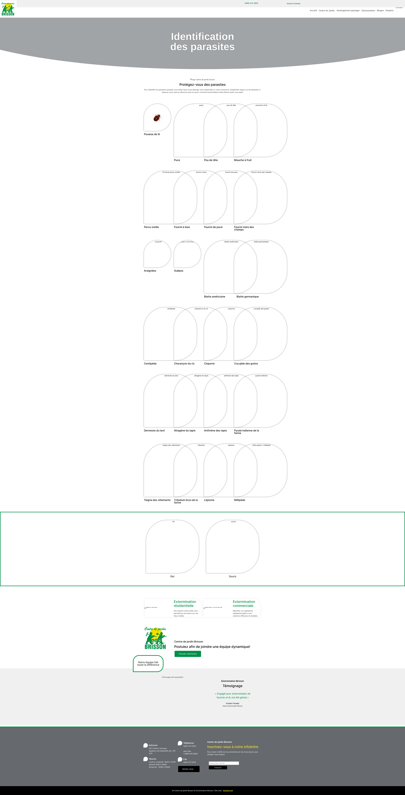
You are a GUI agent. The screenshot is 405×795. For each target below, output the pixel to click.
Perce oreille (151, 227)
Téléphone (188, 743)
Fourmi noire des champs (244, 228)
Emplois (390, 10)
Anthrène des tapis (215, 430)
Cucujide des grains (246, 363)
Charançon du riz (184, 363)
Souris (232, 576)
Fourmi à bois (182, 227)
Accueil (313, 10)
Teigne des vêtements (157, 500)
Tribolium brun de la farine (186, 501)
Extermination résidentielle (185, 604)
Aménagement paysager (348, 10)
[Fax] (180, 759)
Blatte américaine (214, 296)
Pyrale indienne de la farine (246, 432)
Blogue (380, 10)
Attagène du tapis (184, 430)
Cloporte (209, 363)
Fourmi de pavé (213, 227)
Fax (185, 759)
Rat (172, 576)
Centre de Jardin (327, 10)
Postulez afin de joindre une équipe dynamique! (212, 647)
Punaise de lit (152, 134)
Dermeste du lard (154, 430)
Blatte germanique (248, 296)
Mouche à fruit (243, 160)
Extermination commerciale (244, 604)
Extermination (368, 10)
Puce (177, 160)
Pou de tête (211, 160)
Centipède (150, 363)
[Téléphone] (180, 743)
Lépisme (209, 500)
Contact (399, 7)
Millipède (239, 500)
